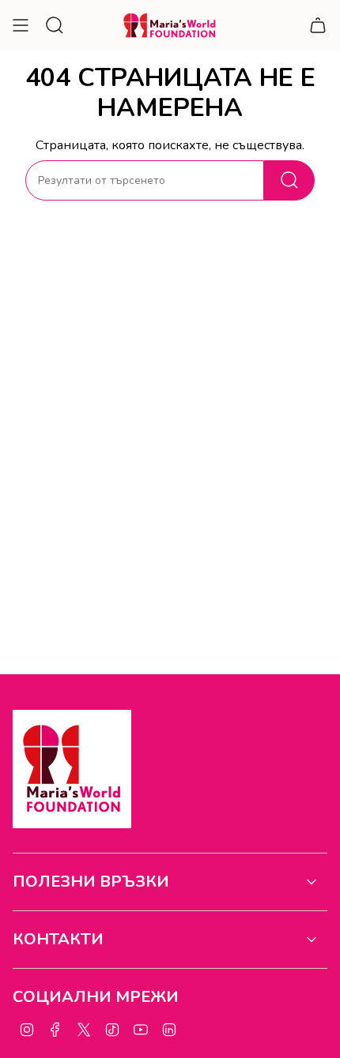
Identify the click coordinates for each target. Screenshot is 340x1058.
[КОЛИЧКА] (317, 25)
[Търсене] (289, 180)
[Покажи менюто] (20, 25)
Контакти (58, 939)
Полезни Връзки (91, 881)
